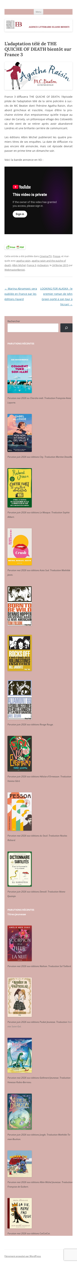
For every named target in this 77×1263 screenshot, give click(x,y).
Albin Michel (19, 265)
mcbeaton (43, 265)
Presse (56, 256)
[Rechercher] (66, 327)
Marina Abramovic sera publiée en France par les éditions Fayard (20, 294)
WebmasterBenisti (14, 269)
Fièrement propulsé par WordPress (22, 1256)
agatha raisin (23, 260)
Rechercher (13, 321)
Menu (38, 11)
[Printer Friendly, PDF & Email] (14, 247)
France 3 (31, 265)
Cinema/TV (46, 256)
